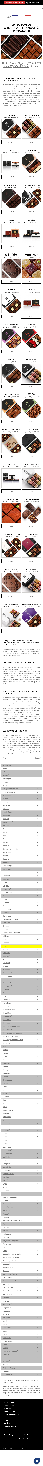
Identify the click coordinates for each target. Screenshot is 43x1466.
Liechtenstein (8, 1110)
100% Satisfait (9, 1402)
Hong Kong (7, 1003)
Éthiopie (6, 936)
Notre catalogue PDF (12, 1414)
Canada (6, 872)
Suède (5, 1321)
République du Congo (11, 1257)
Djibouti (6, 912)
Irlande (5, 1050)
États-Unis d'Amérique (11, 933)
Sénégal (6, 1301)
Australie (6, 805)
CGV (6, 1429)
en (11, 17)
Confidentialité (9, 1411)
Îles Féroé (7, 1023)
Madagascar (8, 1123)
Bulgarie (6, 859)
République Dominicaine (12, 1254)
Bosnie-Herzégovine (11, 849)
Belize (5, 832)
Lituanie (6, 1113)
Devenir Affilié (9, 1405)
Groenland (7, 973)
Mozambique (8, 1174)
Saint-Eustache (9, 1277)
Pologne (6, 1237)
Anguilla (6, 785)
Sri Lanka (6, 1318)
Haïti (4, 996)
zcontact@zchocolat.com (16, 66)
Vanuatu (6, 1361)
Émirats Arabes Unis (10, 919)
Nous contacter (10, 1426)
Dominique (7, 916)
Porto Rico (7, 1244)
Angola (5, 782)
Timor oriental (8, 1341)
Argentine (7, 795)
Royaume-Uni (8, 1267)
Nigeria (5, 1187)
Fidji (4, 939)
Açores (5, 762)
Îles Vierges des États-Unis (13, 1040)
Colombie (7, 889)
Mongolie (6, 1164)
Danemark (7, 909)
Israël (5, 1056)
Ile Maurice (7, 1016)
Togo (5, 1344)
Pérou (5, 1231)
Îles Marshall (8, 1030)
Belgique (6, 829)
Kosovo (6, 1083)
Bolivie (5, 842)
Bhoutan (6, 839)
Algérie (6, 775)
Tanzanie (7, 1338)
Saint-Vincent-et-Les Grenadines (16, 1291)
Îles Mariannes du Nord (12, 1026)
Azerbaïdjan (8, 812)
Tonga (5, 1348)
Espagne (6, 926)
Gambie (6, 953)
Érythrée (6, 922)
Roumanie (7, 1264)
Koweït (5, 1087)
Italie (5, 1060)
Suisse (5, 1324)
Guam (5, 979)
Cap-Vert (7, 879)
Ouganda (7, 1204)
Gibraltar (6, 963)
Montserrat (7, 1170)
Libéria (5, 1103)
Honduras (6, 1000)
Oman (5, 1200)
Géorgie (6, 956)
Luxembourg (7, 1117)
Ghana (5, 959)
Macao (6, 1120)
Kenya (5, 1077)
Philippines (7, 1234)
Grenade (6, 969)
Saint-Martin (8, 1287)
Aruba (5, 802)
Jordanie (6, 1073)
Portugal (6, 1247)
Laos (4, 1090)
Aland (5, 768)
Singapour (7, 1308)
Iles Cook (7, 1020)
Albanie (6, 772)
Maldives (6, 1137)
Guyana (6, 993)
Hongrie (6, 1006)
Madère (6, 1127)
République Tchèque (11, 1261)
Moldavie (6, 1157)
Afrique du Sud (9, 765)
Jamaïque (7, 1063)
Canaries (6, 876)
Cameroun (7, 869)
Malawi (5, 1133)
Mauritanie (7, 1150)
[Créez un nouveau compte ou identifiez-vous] (42, 8)
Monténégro (8, 1167)
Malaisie (6, 1130)
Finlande (6, 943)
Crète (5, 899)
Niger (5, 1184)
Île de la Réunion (9, 1010)
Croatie (6, 902)
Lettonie (6, 1097)
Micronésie (7, 1154)
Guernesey (7, 986)
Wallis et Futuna (9, 1368)
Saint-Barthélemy (10, 1274)
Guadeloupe (7, 976)
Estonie (5, 929)
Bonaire (6, 845)
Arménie (6, 799)
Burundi (6, 862)
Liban (5, 1100)
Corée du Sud (8, 892)
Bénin (5, 835)
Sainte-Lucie (7, 1294)
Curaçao (6, 906)
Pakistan (6, 1210)
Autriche (6, 809)
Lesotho (6, 1093)
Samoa (6, 1298)
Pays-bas (6, 1227)
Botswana (7, 852)
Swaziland (6, 1331)
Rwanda (6, 1271)
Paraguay (7, 1224)
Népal (5, 1180)
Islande (5, 1053)
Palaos (6, 1214)
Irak (4, 1046)
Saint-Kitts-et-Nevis (11, 1281)
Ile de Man (7, 1013)
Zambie (6, 1371)
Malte (5, 1140)
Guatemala (7, 983)
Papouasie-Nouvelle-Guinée (14, 1220)
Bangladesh (8, 822)
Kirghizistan (7, 1080)
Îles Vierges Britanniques (12, 1036)
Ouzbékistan (8, 1207)
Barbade (6, 825)
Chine (5, 882)
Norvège (6, 1190)
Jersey (5, 1070)
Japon (5, 1067)
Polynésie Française (11, 1241)
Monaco (6, 1160)
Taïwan (5, 1334)
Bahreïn (6, 819)
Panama (6, 1217)
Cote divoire (8, 896)
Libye (5, 1107)
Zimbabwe (7, 1374)
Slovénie (6, 1314)
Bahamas (7, 815)
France (5, 946)
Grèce (5, 966)
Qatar (5, 1251)
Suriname (7, 1328)
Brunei (5, 855)
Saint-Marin (7, 1284)
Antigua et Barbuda (11, 789)
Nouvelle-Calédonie (11, 1194)
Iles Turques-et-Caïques (13, 1033)
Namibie (6, 1177)
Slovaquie (6, 1311)
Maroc (5, 1143)
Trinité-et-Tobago (10, 1351)
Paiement (8, 1408)
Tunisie (6, 1354)
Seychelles (7, 1304)
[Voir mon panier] (1, 17)
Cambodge (7, 866)
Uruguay (6, 1358)
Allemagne (7, 779)
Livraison (7, 1423)
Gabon (5, 949)
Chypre (6, 886)
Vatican (6, 1365)
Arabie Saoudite (9, 792)
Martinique (7, 1147)
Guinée (6, 989)
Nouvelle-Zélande (10, 1197)
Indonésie (6, 1043)
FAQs (6, 1420)
